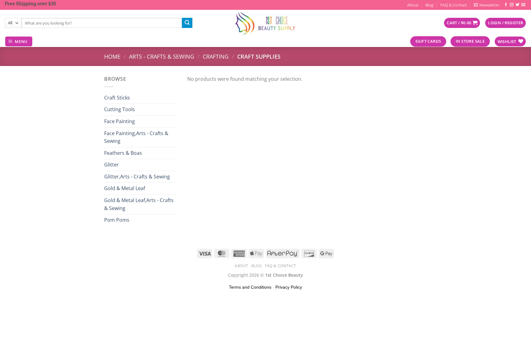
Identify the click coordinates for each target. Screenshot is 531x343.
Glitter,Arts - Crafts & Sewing (137, 176)
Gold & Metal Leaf (124, 188)
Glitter (111, 164)
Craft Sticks (117, 97)
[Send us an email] (523, 5)
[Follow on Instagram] (511, 5)
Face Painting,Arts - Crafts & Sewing (136, 137)
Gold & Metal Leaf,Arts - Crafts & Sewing (139, 204)
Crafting (216, 56)
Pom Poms (116, 219)
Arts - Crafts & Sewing (161, 56)
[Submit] (187, 23)
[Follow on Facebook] (506, 5)
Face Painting (119, 121)
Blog (429, 5)
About (413, 5)
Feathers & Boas (123, 153)
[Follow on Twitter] (517, 5)
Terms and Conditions (250, 287)
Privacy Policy (288, 287)
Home (112, 56)
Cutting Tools (119, 109)
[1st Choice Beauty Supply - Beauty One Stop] (265, 23)
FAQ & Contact (453, 5)
